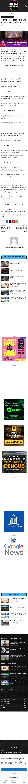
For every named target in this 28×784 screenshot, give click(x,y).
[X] (10, 221)
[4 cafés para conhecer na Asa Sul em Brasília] (5, 278)
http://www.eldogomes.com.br (14, 250)
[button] (26, 756)
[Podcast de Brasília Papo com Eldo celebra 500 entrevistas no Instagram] (5, 657)
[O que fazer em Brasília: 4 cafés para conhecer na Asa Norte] (5, 285)
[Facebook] (7, 221)
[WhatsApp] (16, 221)
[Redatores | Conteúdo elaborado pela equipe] (2, 26)
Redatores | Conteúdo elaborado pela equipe (13, 25)
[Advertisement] (14, 321)
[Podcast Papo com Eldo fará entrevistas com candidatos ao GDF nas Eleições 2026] (5, 643)
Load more (13, 627)
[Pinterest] (13, 221)
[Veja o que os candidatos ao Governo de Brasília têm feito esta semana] (5, 292)
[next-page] (4, 304)
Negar (14, 773)
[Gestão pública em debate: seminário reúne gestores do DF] (5, 622)
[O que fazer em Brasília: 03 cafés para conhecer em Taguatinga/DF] (5, 264)
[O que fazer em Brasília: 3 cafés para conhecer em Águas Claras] (5, 271)
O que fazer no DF (8, 13)
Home (2, 13)
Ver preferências (14, 777)
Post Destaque (4, 287)
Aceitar (14, 770)
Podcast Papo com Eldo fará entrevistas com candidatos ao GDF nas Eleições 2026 (17, 642)
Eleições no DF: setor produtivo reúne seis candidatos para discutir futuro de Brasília (18, 299)
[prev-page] (2, 304)
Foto (4, 209)
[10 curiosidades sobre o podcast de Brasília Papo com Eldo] (5, 650)
